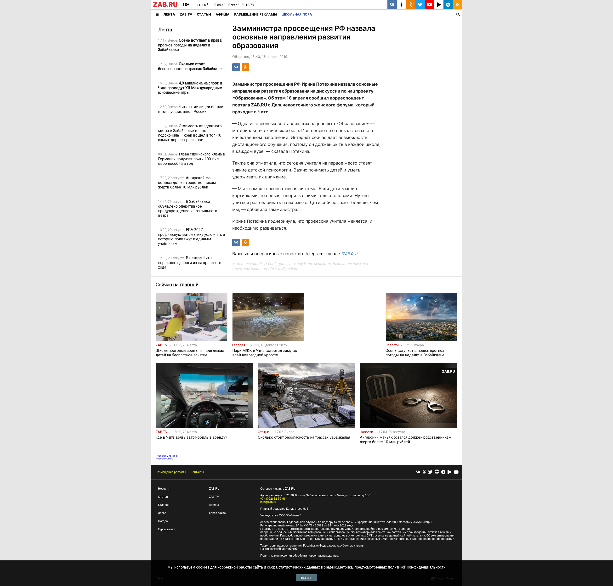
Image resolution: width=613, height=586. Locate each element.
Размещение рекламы (171, 472)
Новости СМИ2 (165, 458)
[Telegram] (443, 472)
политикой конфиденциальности (417, 567)
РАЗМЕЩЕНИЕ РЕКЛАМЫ (255, 14)
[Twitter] (430, 472)
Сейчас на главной (177, 284)
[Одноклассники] (424, 472)
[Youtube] (456, 472)
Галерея (164, 505)
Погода (163, 521)
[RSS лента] (457, 4)
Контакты (197, 472)
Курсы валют (167, 529)
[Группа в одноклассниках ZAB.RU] (410, 4)
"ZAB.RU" (349, 253)
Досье (162, 513)
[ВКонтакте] (418, 472)
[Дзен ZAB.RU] (401, 4)
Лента (169, 14)
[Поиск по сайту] (388, 14)
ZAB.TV (186, 14)
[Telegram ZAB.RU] (448, 4)
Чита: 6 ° (201, 4)
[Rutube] (449, 472)
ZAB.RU (214, 488)
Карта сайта (217, 513)
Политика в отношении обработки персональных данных (299, 555)
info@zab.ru (268, 502)
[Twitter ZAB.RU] (420, 4)
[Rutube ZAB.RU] (438, 4)
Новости (164, 488)
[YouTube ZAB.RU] (429, 4)
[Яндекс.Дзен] (437, 472)
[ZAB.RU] (165, 6)
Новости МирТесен (167, 455)
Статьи (204, 14)
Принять (306, 577)
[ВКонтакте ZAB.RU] (392, 4)
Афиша (222, 14)
